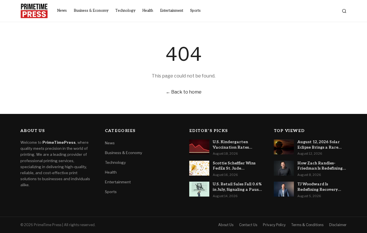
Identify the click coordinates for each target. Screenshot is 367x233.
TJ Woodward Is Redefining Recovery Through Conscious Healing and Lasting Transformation (317, 187)
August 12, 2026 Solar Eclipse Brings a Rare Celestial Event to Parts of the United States (320, 145)
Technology (125, 11)
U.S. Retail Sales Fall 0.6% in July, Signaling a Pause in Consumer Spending (237, 187)
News (62, 11)
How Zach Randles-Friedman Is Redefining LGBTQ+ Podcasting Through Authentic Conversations (320, 166)
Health (147, 11)
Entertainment (171, 11)
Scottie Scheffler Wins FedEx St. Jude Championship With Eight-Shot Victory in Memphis (234, 166)
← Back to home (184, 92)
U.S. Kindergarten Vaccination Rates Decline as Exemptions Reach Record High (235, 145)
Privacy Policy (274, 225)
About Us (225, 225)
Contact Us (248, 225)
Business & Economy (91, 11)
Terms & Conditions (307, 225)
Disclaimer (338, 225)
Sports (195, 11)
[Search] (344, 11)
